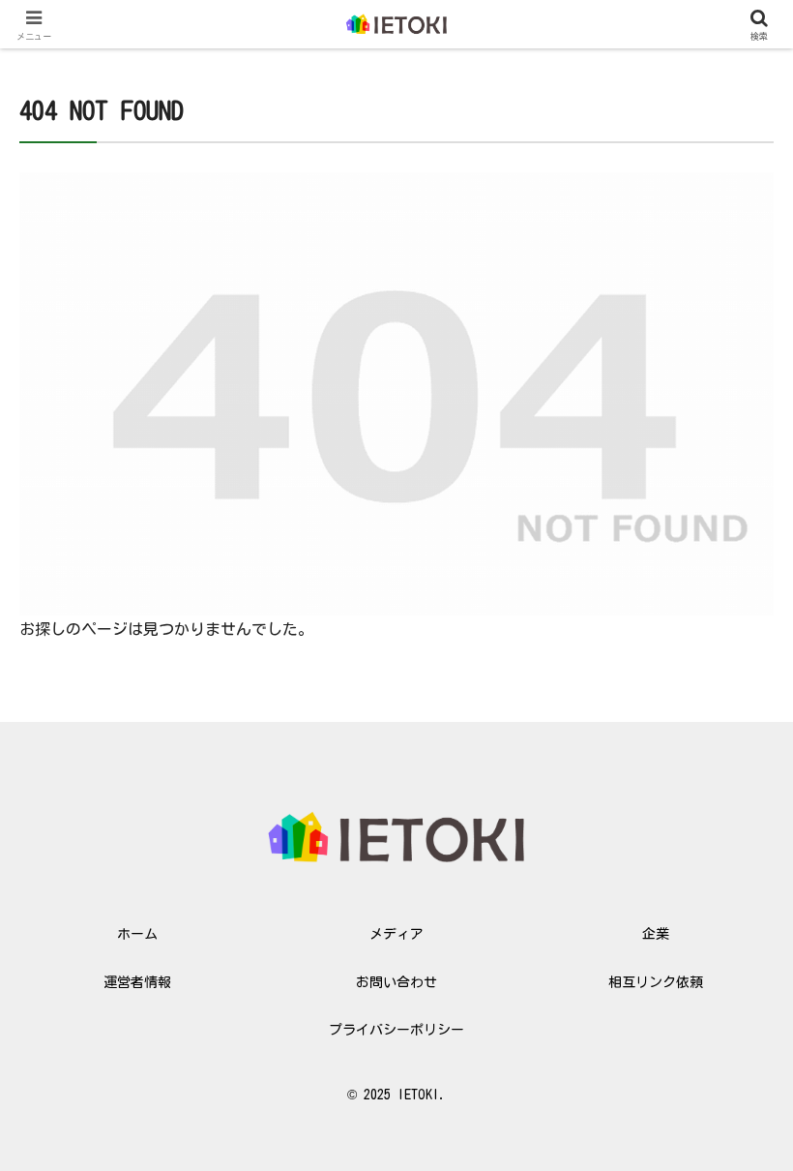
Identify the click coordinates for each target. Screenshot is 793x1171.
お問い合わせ (396, 982)
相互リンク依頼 (655, 982)
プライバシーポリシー (396, 1029)
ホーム (137, 934)
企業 (655, 934)
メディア (396, 934)
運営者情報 (137, 982)
